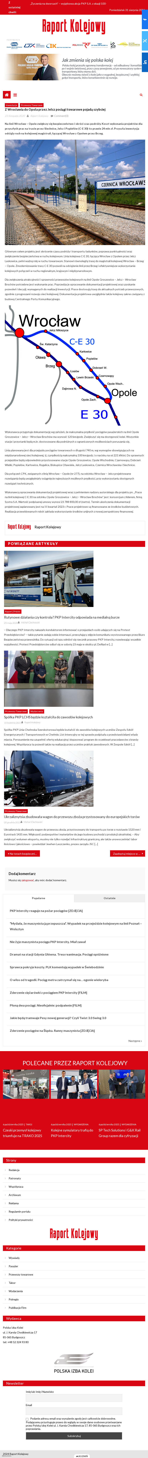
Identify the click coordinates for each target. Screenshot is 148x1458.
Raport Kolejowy (39, 115)
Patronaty (15, 1178)
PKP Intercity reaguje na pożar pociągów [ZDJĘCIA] (46, 910)
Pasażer (13, 1266)
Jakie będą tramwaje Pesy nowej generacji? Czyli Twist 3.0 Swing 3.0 (58, 1018)
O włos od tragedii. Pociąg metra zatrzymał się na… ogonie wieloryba (59, 980)
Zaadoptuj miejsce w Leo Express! (129, 853)
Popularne (38, 898)
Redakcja (14, 1170)
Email (29, 1405)
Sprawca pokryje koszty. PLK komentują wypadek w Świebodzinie (57, 967)
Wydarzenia (36, 711)
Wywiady (14, 1257)
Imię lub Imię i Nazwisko (40, 1391)
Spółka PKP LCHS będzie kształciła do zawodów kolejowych (48, 717)
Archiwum (15, 1195)
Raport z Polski (12, 611)
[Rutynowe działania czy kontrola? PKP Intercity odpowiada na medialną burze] (74, 579)
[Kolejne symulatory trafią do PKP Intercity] (74, 1092)
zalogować (27, 880)
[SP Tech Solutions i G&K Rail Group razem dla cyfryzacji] (122, 1092)
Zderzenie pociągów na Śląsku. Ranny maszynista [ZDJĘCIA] (52, 1030)
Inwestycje (11, 105)
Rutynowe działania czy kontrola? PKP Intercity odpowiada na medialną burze (62, 617)
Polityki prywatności (21, 1219)
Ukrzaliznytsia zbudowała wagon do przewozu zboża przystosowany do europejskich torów (72, 817)
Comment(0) (61, 115)
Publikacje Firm (17, 1307)
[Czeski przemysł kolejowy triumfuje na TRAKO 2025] (26, 1092)
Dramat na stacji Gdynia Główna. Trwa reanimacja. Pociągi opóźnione (59, 954)
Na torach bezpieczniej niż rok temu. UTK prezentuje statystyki (25, 853)
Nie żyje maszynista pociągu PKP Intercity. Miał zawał (48, 942)
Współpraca (16, 1186)
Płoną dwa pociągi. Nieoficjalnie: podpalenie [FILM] (46, 1005)
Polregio (14, 1299)
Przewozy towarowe (31, 105)
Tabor (12, 1282)
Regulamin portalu (19, 1211)
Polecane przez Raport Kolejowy (75, 1062)
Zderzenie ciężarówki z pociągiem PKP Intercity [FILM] (48, 992)
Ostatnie (109, 898)
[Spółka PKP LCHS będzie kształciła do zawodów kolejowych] (74, 679)
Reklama (14, 1203)
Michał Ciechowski (30, 622)
